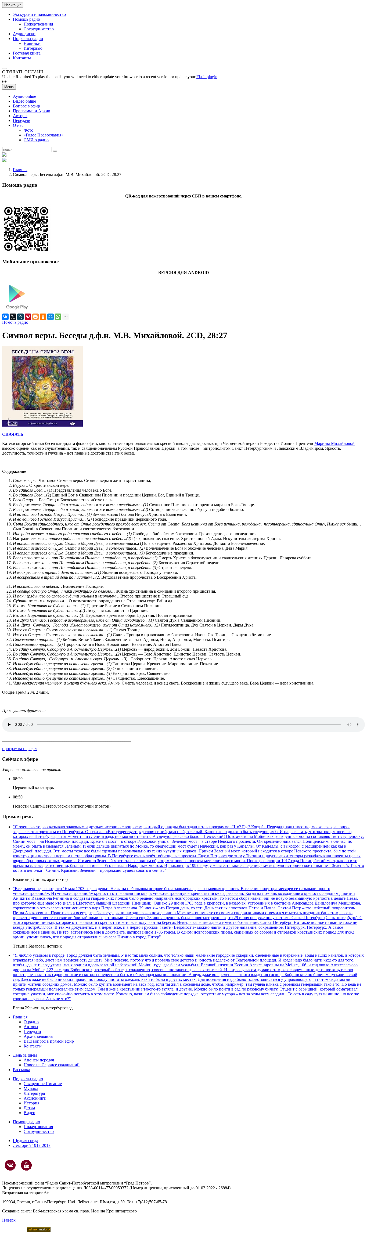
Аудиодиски (24, 33)
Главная (20, 169)
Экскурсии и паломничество (39, 14)
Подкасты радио (28, 38)
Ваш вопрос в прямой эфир (49, 1041)
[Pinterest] (28, 317)
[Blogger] (35, 317)
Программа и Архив (31, 111)
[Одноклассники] (43, 317)
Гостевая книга (27, 53)
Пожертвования (38, 24)
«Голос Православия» (43, 135)
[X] (13, 317)
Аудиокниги (35, 1098)
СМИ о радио (36, 140)
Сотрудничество (39, 29)
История (31, 1103)
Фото (28, 130)
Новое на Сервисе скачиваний (52, 1065)
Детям (29, 1108)
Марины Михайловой (334, 443)
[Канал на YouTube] (26, 1165)
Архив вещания (38, 1036)
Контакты (22, 58)
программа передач (19, 748)
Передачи (21, 120)
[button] (4, 68)
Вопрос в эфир (26, 106)
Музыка (31, 1088)
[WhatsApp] (58, 317)
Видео (29, 1112)
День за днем (25, 1055)
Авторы (20, 115)
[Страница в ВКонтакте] (10, 1165)
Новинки (32, 43)
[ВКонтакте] (5, 317)
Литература (34, 1093)
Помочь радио (15, 322)
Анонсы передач (39, 1060)
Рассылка (21, 1069)
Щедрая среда (25, 1140)
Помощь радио (26, 19)
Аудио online (24, 96)
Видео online (24, 101)
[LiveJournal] (20, 317)
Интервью (33, 48)
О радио (31, 1022)
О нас (18, 125)
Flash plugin (206, 76)
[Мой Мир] (50, 317)
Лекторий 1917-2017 (32, 1145)
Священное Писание (43, 1083)
